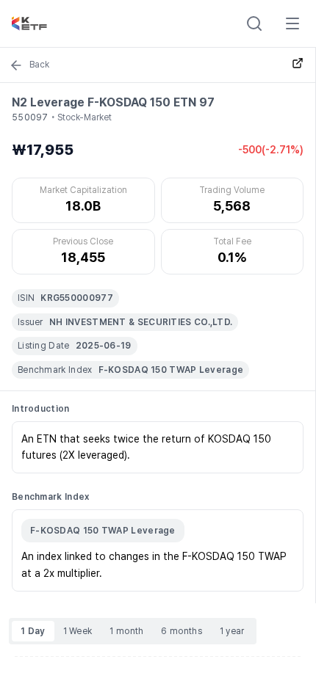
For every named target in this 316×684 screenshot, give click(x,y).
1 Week (78, 631)
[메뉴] (292, 23)
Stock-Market (84, 117)
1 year (232, 631)
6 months (181, 631)
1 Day (33, 631)
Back (39, 64)
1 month (126, 631)
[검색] (254, 23)
